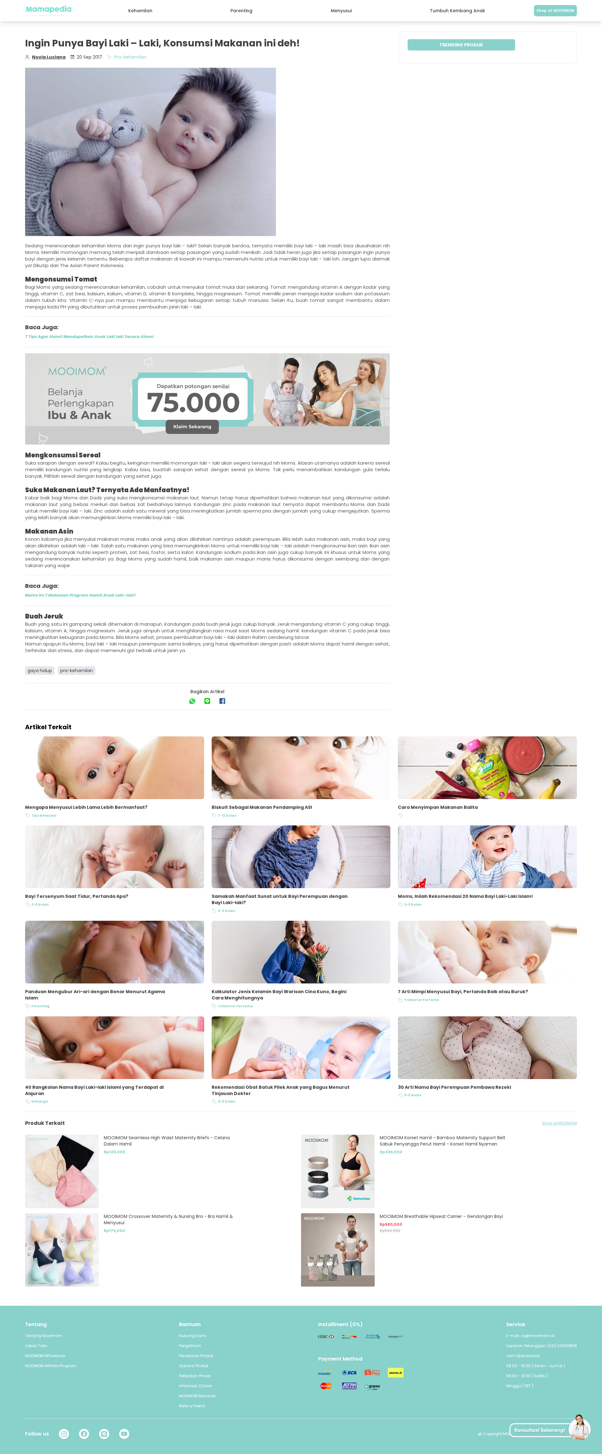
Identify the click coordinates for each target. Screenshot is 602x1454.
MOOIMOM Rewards (197, 1396)
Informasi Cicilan (195, 1385)
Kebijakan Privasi (195, 1375)
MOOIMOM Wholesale (45, 1355)
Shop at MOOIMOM (555, 10)
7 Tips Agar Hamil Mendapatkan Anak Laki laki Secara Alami (89, 337)
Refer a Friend (192, 1406)
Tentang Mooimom (43, 1335)
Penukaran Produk (196, 1355)
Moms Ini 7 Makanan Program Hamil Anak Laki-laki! (80, 595)
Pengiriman (190, 1345)
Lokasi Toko (36, 1345)
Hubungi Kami (192, 1335)
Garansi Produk (194, 1365)
